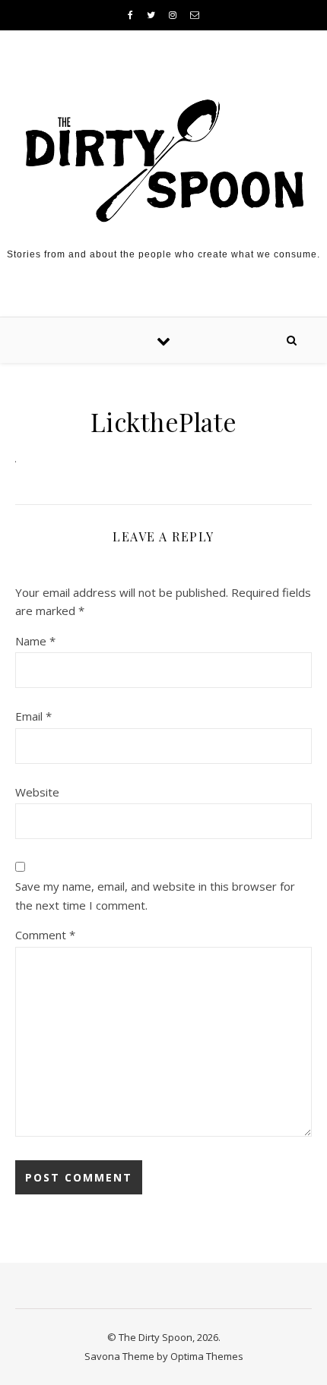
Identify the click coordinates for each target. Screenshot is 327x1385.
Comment (45, 934)
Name (35, 640)
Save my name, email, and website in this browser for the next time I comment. (155, 896)
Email (33, 716)
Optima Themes (206, 1356)
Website (37, 792)
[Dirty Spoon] (163, 156)
